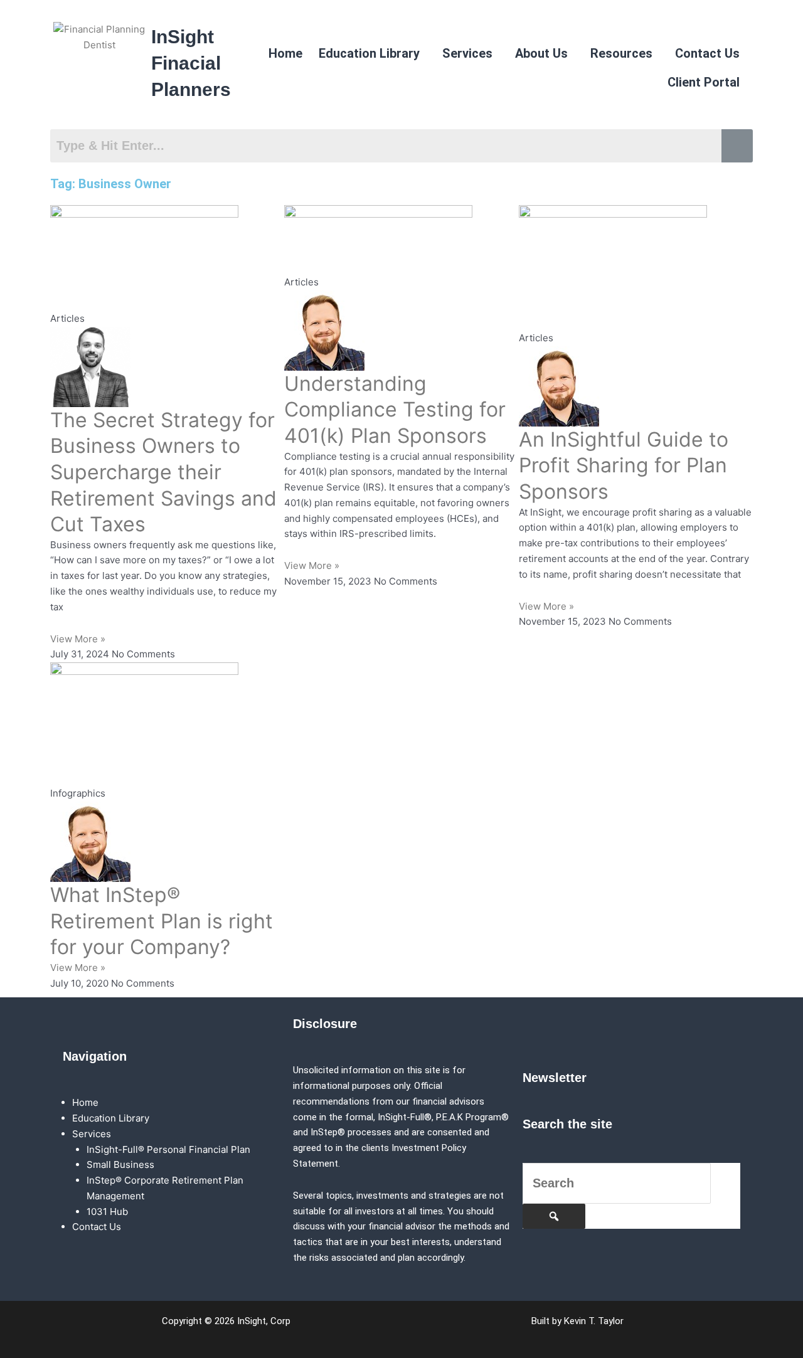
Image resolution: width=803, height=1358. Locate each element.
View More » (77, 639)
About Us (541, 53)
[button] (372, 53)
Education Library (369, 53)
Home (285, 53)
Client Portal (703, 82)
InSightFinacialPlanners (191, 63)
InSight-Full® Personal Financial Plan (168, 1149)
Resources (621, 53)
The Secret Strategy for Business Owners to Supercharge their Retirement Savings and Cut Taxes (163, 472)
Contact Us (707, 53)
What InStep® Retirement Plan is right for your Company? (161, 921)
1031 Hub (107, 1211)
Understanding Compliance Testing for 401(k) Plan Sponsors (395, 409)
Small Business (120, 1164)
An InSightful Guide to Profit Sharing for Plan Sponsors (623, 465)
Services (467, 53)
